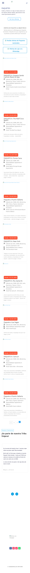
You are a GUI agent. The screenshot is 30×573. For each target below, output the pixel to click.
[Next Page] (20, 422)
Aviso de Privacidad (7, 557)
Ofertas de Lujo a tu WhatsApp (16, 50)
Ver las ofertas (14, 19)
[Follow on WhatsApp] (19, 548)
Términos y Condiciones (8, 559)
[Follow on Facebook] (10, 548)
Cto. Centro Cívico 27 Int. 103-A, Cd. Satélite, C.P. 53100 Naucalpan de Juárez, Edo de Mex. (15, 563)
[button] (3, 2)
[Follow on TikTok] (16, 548)
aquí (13, 556)
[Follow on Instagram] (13, 548)
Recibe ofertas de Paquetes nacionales (16, 42)
